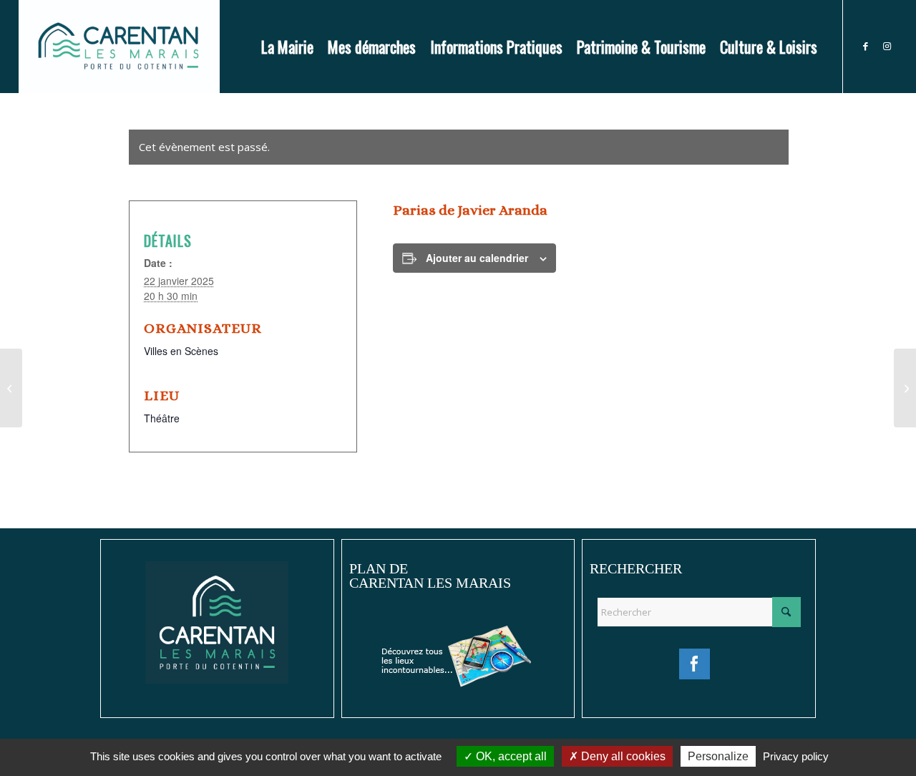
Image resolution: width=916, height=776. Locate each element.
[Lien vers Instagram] (886, 46)
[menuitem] (287, 46)
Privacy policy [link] (796, 756)
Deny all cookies (622, 756)
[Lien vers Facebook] (865, 46)
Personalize (718, 756)
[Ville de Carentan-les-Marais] (119, 46)
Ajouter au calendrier (477, 258)
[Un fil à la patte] (11, 388)
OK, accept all (510, 756)
